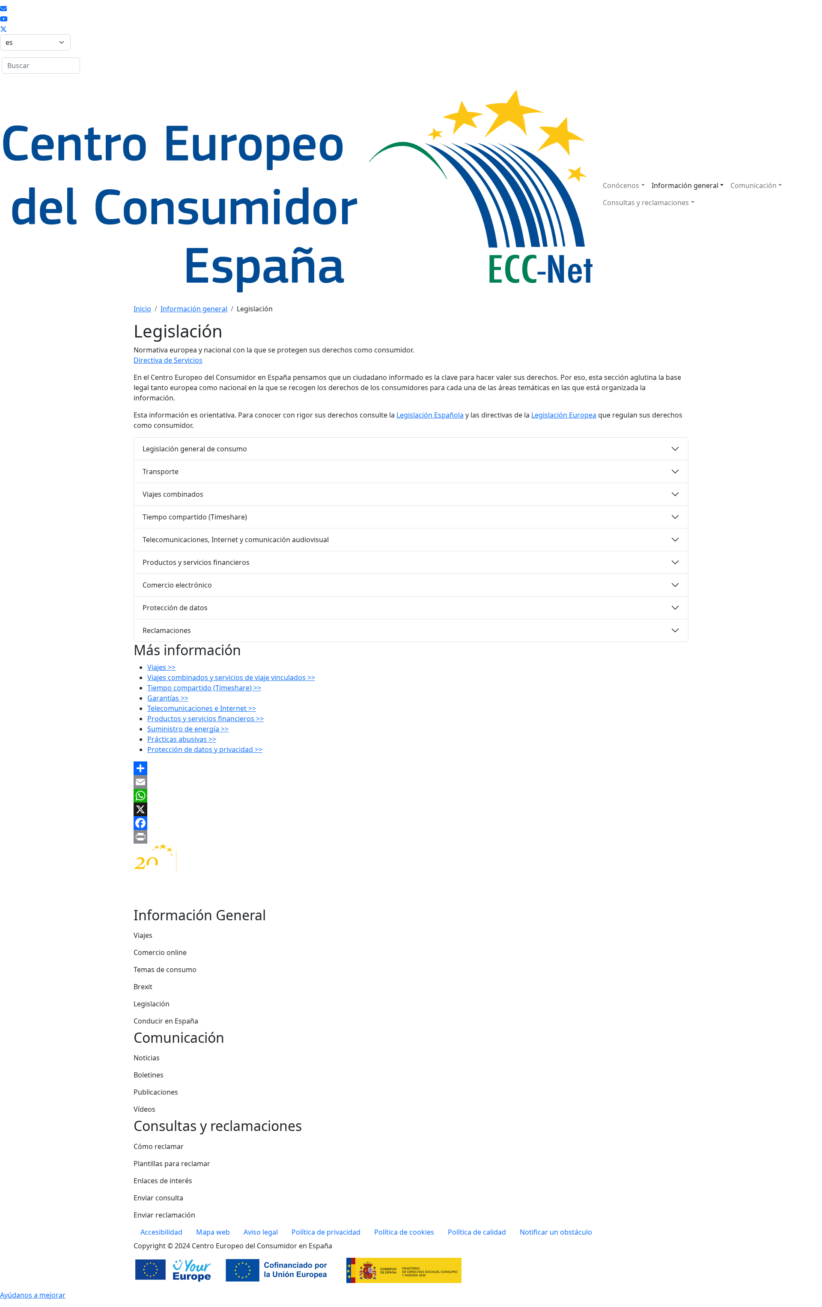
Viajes (143, 935)
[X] (411, 809)
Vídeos (144, 1109)
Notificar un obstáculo (556, 1232)
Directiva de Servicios (168, 360)
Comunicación (753, 185)
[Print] (411, 837)
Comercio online (160, 952)
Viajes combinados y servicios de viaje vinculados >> (231, 677)
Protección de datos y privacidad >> (204, 749)
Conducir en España (166, 1021)
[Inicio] (296, 193)
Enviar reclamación (164, 1215)
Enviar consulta (158, 1198)
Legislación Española (430, 415)
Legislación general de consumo (195, 449)
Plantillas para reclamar (172, 1163)
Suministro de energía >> (188, 729)
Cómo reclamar (159, 1146)
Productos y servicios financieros (196, 562)
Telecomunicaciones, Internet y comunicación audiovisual (236, 539)
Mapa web (213, 1232)
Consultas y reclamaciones (646, 202)
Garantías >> (167, 698)
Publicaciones (156, 1092)
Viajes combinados (173, 494)
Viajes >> (161, 667)
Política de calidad (477, 1232)
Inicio (142, 308)
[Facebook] (411, 823)
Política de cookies (404, 1232)
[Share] (411, 768)
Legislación (152, 1004)
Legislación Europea (563, 415)
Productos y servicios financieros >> (205, 718)
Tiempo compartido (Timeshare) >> (204, 687)
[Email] (411, 782)
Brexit (143, 986)
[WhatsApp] (411, 796)
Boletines (149, 1075)
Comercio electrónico (177, 585)
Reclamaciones (167, 630)
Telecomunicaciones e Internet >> (201, 708)
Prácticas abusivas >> (181, 739)
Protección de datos (175, 607)
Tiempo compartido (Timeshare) (195, 517)
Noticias (147, 1057)
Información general (685, 185)
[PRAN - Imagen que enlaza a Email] (3, 8)
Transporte (161, 471)
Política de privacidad (326, 1232)
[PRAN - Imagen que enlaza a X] (3, 29)
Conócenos (621, 185)
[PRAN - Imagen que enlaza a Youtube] (4, 19)
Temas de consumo (165, 969)
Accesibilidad (161, 1232)
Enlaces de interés (163, 1180)
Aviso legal (261, 1232)
